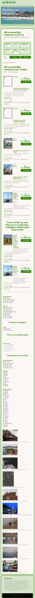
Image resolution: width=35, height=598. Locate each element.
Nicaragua (6, 413)
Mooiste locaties (7, 308)
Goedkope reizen (8, 364)
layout (18, 594)
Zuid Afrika (6, 378)
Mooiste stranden (8, 316)
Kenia (5, 377)
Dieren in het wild (8, 317)
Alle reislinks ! (7, 328)
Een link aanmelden (8, 330)
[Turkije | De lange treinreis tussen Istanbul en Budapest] (10, 571)
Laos (5, 383)
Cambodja (6, 396)
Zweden (6, 426)
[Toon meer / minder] (8, 98)
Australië (6, 392)
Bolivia (5, 393)
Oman (5, 414)
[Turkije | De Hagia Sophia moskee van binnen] (8, 486)
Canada (6, 398)
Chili (5, 399)
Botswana (6, 395)
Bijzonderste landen (8, 307)
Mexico (6, 375)
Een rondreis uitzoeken (9, 299)
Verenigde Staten (8, 423)
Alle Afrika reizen (8, 367)
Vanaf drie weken (8, 366)
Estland (6, 402)
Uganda (6, 422)
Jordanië (6, 407)
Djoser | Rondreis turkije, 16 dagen (16, 194)
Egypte (5, 372)
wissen (15, 57)
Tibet (5, 419)
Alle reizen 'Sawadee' (9, 363)
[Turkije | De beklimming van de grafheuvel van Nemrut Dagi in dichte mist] (10, 528)
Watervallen (6, 314)
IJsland (5, 404)
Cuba (5, 401)
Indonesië (6, 405)
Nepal (5, 411)
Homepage (6, 298)
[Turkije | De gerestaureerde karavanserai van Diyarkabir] (10, 440)
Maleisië (6, 384)
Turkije (5, 420)
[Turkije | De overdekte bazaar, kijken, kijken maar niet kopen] (10, 543)
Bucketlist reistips (8, 310)
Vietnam (6, 374)
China (5, 380)
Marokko (6, 408)
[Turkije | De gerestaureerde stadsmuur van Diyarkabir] (10, 500)
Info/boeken (26, 81)
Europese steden (7, 313)
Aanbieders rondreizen (9, 301)
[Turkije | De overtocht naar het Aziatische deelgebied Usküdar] (10, 557)
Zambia (6, 425)
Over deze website (8, 302)
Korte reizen (7, 361)
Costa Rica (6, 381)
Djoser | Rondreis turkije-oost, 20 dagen (15, 269)
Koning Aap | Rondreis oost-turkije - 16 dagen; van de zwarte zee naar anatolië (16, 241)
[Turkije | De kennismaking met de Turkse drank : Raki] (10, 468)
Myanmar (6, 410)
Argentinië (6, 390)
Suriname (6, 416)
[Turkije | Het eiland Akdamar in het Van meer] (10, 454)
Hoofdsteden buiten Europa (10, 311)
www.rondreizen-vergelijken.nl (10, 594)
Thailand (6, 386)
